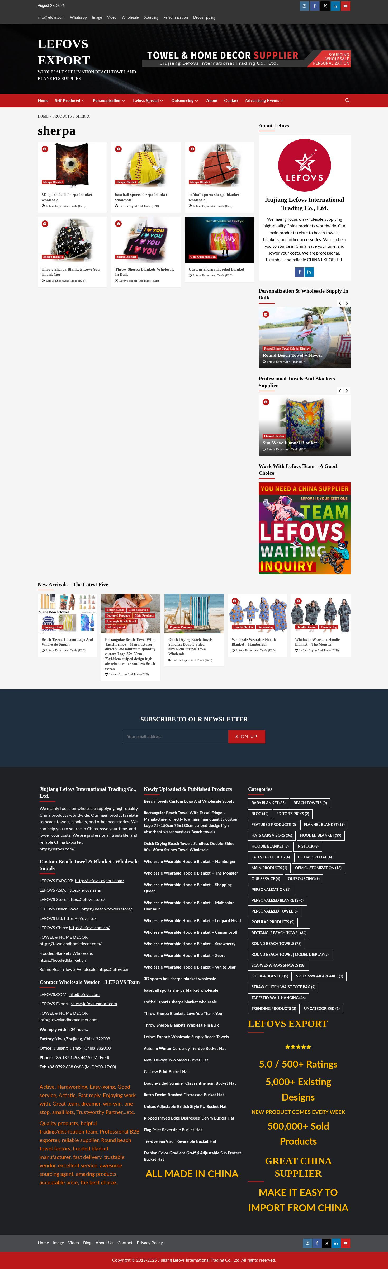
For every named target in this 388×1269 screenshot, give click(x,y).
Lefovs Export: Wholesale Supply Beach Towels (186, 1037)
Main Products (144, 615)
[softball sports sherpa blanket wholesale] (219, 165)
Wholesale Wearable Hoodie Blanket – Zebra (185, 956)
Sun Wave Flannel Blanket (290, 442)
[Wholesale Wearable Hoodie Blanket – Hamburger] (257, 613)
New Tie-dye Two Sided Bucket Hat (176, 1060)
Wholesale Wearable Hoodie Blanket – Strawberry (189, 944)
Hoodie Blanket (243, 627)
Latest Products (271, 857)
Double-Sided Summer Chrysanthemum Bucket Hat (190, 1083)
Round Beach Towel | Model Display (287, 348)
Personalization (175, 18)
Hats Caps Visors (272, 836)
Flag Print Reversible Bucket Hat (173, 1130)
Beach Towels (310, 803)
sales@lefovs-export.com (94, 1004)
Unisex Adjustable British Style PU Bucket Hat (185, 1107)
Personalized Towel (275, 911)
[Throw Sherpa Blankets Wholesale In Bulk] (146, 240)
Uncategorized (52, 627)
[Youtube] (345, 6)
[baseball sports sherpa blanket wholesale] (146, 165)
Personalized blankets (278, 901)
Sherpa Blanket (53, 182)
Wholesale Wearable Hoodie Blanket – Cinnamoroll (190, 932)
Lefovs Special (146, 100)
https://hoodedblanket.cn (63, 960)
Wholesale (130, 18)
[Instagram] (304, 6)
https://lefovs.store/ (86, 899)
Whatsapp (78, 18)
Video (111, 18)
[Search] (347, 100)
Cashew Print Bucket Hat (166, 1072)
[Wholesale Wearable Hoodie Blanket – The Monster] (321, 613)
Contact (231, 100)
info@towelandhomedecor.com (68, 1020)
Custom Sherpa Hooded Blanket (216, 269)
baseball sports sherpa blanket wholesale (181, 991)
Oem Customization (203, 256)
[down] (83, 101)
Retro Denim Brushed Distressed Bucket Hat (184, 1095)
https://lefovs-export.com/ (99, 881)
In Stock (308, 846)
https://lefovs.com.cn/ (89, 928)
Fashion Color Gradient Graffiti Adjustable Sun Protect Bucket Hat (192, 1156)
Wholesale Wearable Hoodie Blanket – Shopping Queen (188, 888)
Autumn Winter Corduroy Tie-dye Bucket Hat (185, 1049)
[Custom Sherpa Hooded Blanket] (219, 240)
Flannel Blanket (274, 436)
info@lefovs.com (51, 18)
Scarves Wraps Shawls (278, 965)
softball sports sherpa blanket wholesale (180, 1002)
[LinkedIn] (309, 272)
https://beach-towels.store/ (107, 909)
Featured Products (118, 615)
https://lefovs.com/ (57, 849)
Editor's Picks (115, 609)
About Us (104, 1243)
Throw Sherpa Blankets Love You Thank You (183, 1014)
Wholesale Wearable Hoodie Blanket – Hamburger (190, 862)
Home (43, 100)
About (211, 100)
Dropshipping (204, 18)
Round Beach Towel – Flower (293, 355)
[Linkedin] (335, 6)
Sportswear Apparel (319, 976)
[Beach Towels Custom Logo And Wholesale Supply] (67, 613)
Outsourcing (182, 100)
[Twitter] (325, 6)
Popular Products (181, 627)
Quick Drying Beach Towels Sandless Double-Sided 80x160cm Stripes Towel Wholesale (189, 847)
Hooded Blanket (320, 836)
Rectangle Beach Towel (121, 621)
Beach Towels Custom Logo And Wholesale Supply (189, 801)
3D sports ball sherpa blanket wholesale (180, 979)
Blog (260, 814)
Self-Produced (67, 100)
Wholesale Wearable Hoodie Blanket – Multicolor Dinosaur (189, 906)
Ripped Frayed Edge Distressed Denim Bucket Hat (189, 1118)
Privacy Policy (150, 1243)
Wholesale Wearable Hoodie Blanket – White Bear (190, 967)
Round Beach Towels (276, 944)
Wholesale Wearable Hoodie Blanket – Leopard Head (192, 921)
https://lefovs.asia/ (84, 890)
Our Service (266, 879)
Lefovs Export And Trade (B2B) (66, 206)
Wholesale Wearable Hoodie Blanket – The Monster (191, 873)
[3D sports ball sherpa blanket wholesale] (72, 165)
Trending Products (274, 1009)
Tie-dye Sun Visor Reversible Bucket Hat (180, 1142)
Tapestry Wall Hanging (279, 998)
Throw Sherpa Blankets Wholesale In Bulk (181, 1025)
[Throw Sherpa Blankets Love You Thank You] (72, 240)
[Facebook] (314, 6)
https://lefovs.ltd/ (80, 918)
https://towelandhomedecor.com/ (71, 944)
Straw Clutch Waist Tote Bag (283, 987)
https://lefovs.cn (113, 969)
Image (97, 18)
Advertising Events (262, 100)
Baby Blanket (269, 803)
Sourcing (151, 18)
